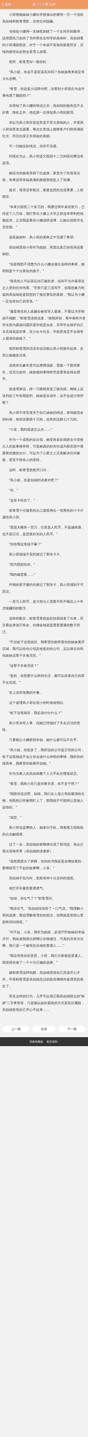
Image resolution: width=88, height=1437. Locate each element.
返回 (8, 4)
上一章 (16, 1029)
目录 (44, 1029)
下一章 (72, 1029)
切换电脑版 (36, 1041)
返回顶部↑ (52, 1041)
